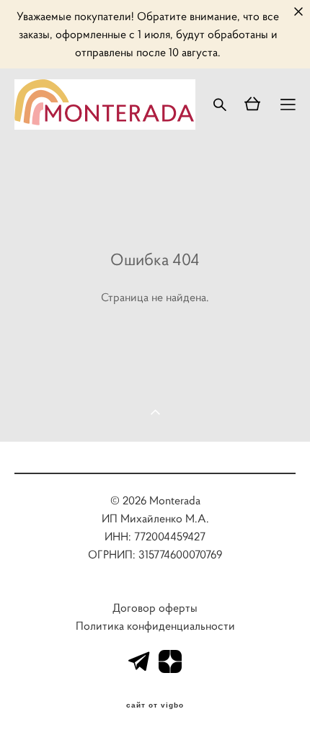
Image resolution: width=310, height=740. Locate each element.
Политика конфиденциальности (155, 626)
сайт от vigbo (155, 705)
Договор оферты (155, 608)
